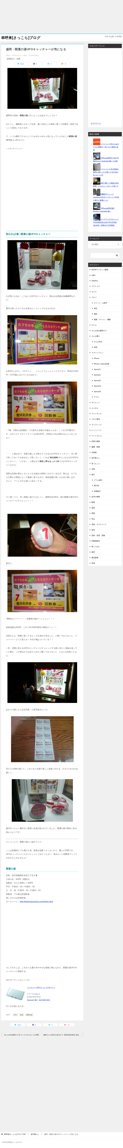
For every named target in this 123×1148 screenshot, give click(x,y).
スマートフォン (97, 353)
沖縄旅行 (97, 491)
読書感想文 (96, 541)
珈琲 (95, 314)
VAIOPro (95, 281)
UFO (15, 1015)
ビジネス (95, 408)
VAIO (93, 275)
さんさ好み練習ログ (99, 331)
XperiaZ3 (97, 386)
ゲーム (94, 325)
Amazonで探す (32, 1000)
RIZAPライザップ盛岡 (100, 270)
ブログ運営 (96, 419)
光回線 (94, 452)
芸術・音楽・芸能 (98, 535)
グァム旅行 (98, 480)
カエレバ (37, 993)
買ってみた (96, 547)
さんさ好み (98, 342)
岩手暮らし (10, 59)
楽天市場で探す (44, 1000)
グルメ (94, 297)
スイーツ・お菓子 (100, 303)
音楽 (93, 563)
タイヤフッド (96, 123)
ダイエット (96, 402)
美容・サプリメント (99, 524)
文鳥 (93, 469)
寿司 (95, 308)
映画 (93, 502)
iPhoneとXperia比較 (101, 364)
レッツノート (97, 430)
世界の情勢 (96, 441)
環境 (93, 513)
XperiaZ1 (97, 375)
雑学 (93, 552)
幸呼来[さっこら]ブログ (20, 38)
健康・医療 (96, 447)
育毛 (93, 530)
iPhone (96, 358)
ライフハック (97, 425)
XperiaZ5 (97, 391)
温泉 (18, 59)
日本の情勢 (96, 497)
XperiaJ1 (97, 369)
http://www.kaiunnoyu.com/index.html (36, 902)
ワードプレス (97, 436)
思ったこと (96, 463)
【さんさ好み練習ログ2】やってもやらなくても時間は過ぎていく (23, 1035)
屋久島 (96, 486)
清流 (95, 347)
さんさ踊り (96, 336)
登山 (93, 519)
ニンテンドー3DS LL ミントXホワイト (41, 987)
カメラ (94, 292)
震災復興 (95, 558)
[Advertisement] (61, 17)
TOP (15, 1134)
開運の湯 (29, 1015)
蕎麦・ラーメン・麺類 (102, 319)
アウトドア (96, 286)
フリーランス (97, 414)
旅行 (93, 474)
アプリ (96, 397)
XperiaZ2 (97, 380)
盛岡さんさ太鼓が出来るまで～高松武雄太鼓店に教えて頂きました (63, 1035)
